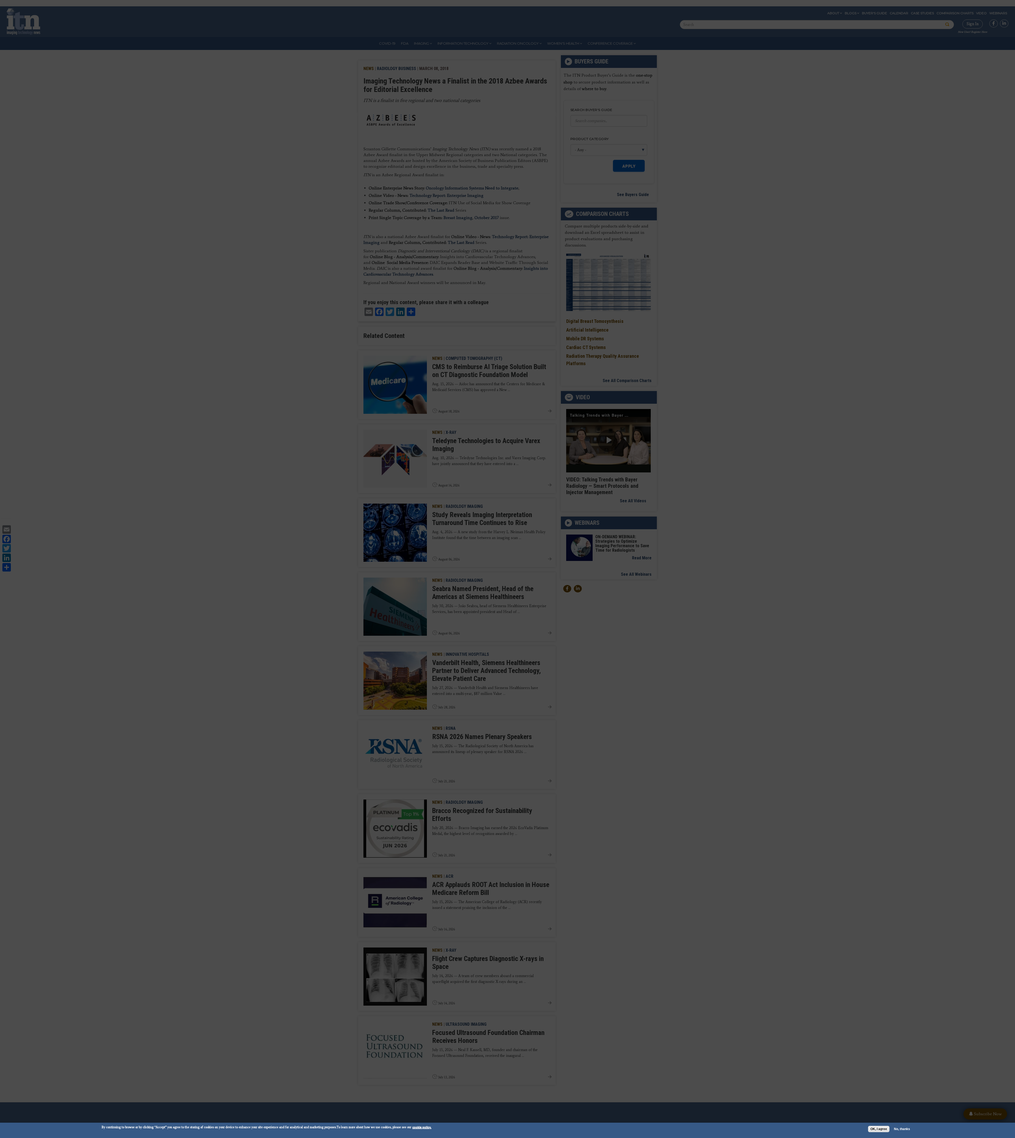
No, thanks (902, 1129)
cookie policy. (421, 1127)
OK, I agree (878, 1129)
